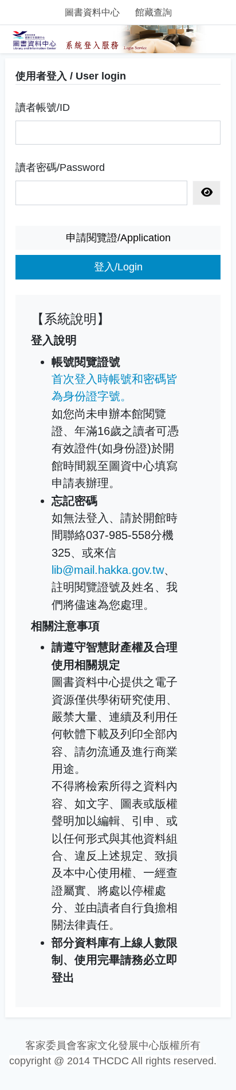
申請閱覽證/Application (118, 237)
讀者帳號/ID (42, 107)
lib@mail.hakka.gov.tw (108, 570)
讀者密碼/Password (60, 167)
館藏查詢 (153, 12)
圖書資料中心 (92, 12)
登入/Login (118, 267)
